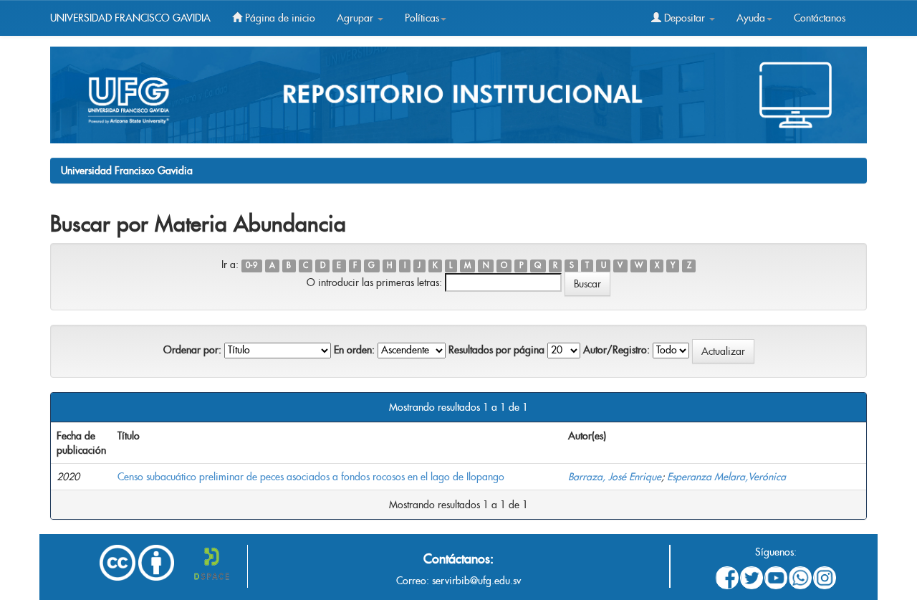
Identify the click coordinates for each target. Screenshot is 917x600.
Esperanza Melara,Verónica (726, 476)
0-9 (251, 265)
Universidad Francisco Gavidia (127, 170)
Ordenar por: (192, 349)
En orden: (354, 349)
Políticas (422, 17)
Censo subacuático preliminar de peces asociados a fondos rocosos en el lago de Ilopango (310, 476)
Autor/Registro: (616, 349)
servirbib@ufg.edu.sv (476, 580)
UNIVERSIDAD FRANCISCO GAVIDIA (130, 17)
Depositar (684, 17)
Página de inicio (278, 17)
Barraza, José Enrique (614, 476)
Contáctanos (819, 17)
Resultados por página (496, 349)
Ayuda (750, 17)
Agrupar (356, 17)
